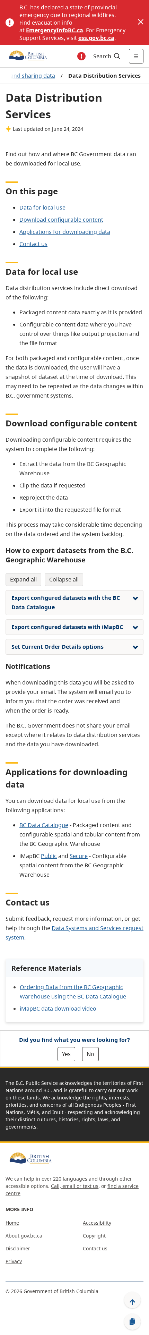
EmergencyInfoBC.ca (54, 30)
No (90, 1054)
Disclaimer (18, 1248)
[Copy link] (132, 1321)
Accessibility (97, 1222)
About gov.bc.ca (24, 1235)
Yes (66, 1054)
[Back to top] (132, 1300)
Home (12, 1222)
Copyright (94, 1235)
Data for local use (42, 207)
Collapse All (64, 579)
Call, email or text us (74, 1186)
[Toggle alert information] (81, 56)
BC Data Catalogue (43, 825)
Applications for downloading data (64, 232)
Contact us (33, 244)
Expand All (23, 579)
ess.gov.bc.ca (96, 38)
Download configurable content (61, 219)
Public (49, 856)
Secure (79, 856)
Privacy (14, 1261)
